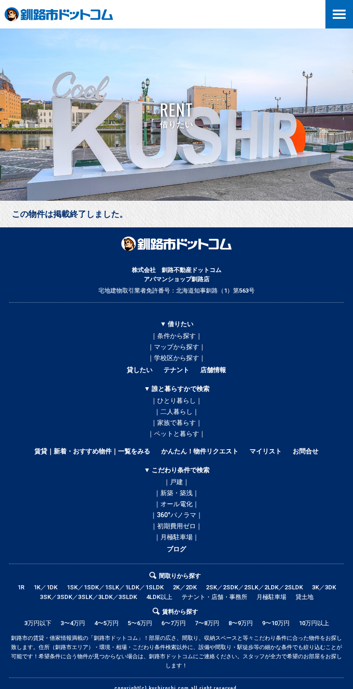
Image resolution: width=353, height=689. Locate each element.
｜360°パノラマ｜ (176, 515)
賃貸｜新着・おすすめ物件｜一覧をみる (92, 451)
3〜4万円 (73, 623)
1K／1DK (45, 587)
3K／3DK (324, 587)
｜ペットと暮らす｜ (176, 433)
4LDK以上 (159, 596)
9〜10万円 (276, 623)
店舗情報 (213, 369)
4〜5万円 (106, 623)
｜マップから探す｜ (176, 346)
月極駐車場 (271, 596)
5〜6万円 (140, 623)
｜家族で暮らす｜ (176, 422)
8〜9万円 (240, 623)
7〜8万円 (207, 623)
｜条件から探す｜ (176, 335)
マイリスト (266, 451)
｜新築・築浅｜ (176, 493)
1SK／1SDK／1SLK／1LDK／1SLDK (115, 587)
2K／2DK (185, 587)
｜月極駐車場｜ (176, 537)
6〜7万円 (173, 623)
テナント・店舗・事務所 (214, 596)
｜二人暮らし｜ (176, 411)
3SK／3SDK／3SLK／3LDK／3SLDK (88, 596)
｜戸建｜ (176, 482)
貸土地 (304, 596)
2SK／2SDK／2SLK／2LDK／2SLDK (254, 587)
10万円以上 (314, 623)
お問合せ (306, 451)
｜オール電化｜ (176, 504)
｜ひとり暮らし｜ (176, 400)
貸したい (140, 369)
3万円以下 (37, 623)
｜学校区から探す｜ (176, 357)
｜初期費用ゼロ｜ (176, 526)
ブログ (176, 549)
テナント (176, 369)
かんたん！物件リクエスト (200, 451)
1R (20, 587)
